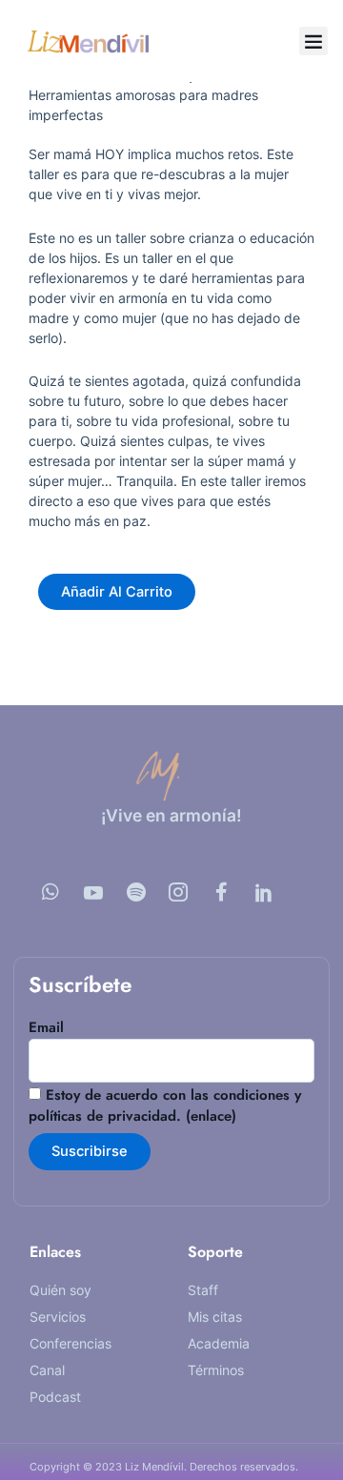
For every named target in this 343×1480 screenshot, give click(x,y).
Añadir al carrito (116, 591)
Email (46, 1027)
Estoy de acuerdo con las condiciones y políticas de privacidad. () (165, 1106)
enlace (211, 1115)
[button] (313, 41)
